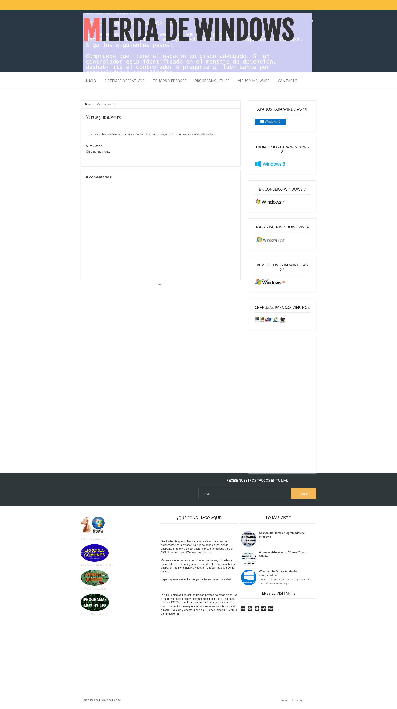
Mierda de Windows (188, 30)
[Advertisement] (282, 405)
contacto (288, 80)
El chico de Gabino (110, 700)
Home (88, 104)
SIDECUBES (94, 145)
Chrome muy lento (98, 151)
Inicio (161, 284)
